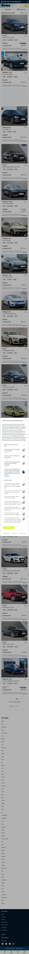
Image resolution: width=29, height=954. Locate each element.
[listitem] (14, 445)
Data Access (14, 533)
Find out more (18, 1)
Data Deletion (6, 533)
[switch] (23, 449)
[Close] (26, 420)
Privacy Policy (23, 533)
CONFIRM (9, 527)
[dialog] (14, 477)
